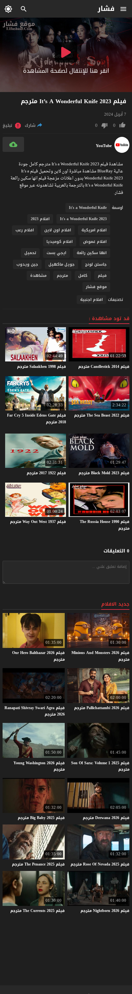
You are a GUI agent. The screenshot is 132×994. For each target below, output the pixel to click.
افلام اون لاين (57, 230)
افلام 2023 (40, 218)
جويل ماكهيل (61, 264)
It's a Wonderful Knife (88, 207)
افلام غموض (95, 241)
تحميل (30, 252)
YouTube (104, 146)
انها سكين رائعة (92, 252)
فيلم (102, 275)
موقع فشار (96, 286)
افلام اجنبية (91, 299)
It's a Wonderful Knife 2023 (83, 218)
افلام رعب (24, 230)
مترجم (62, 275)
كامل (82, 275)
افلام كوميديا (59, 241)
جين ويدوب (27, 264)
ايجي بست (56, 252)
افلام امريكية (94, 230)
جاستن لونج (96, 264)
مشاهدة (38, 275)
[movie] (121, 151)
